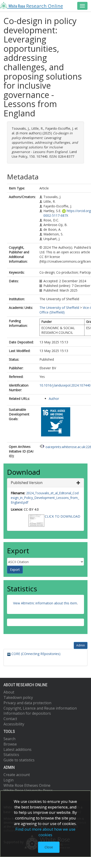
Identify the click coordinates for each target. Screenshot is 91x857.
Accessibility (14, 724)
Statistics (11, 754)
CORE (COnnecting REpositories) (35, 653)
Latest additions (18, 749)
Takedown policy (18, 697)
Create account (17, 774)
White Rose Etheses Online (27, 785)
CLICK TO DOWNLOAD (62, 516)
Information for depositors (27, 713)
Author (54, 398)
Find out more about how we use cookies (45, 831)
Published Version (26, 482)
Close (49, 847)
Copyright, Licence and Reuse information (40, 708)
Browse (10, 744)
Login (9, 780)
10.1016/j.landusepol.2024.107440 (65, 385)
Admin (80, 645)
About (9, 692)
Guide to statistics (19, 760)
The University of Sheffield (59, 307)
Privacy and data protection (27, 702)
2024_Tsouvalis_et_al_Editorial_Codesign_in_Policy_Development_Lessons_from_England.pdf (45, 498)
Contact (10, 718)
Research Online (35, 6)
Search (9, 738)
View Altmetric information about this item (45, 603)
